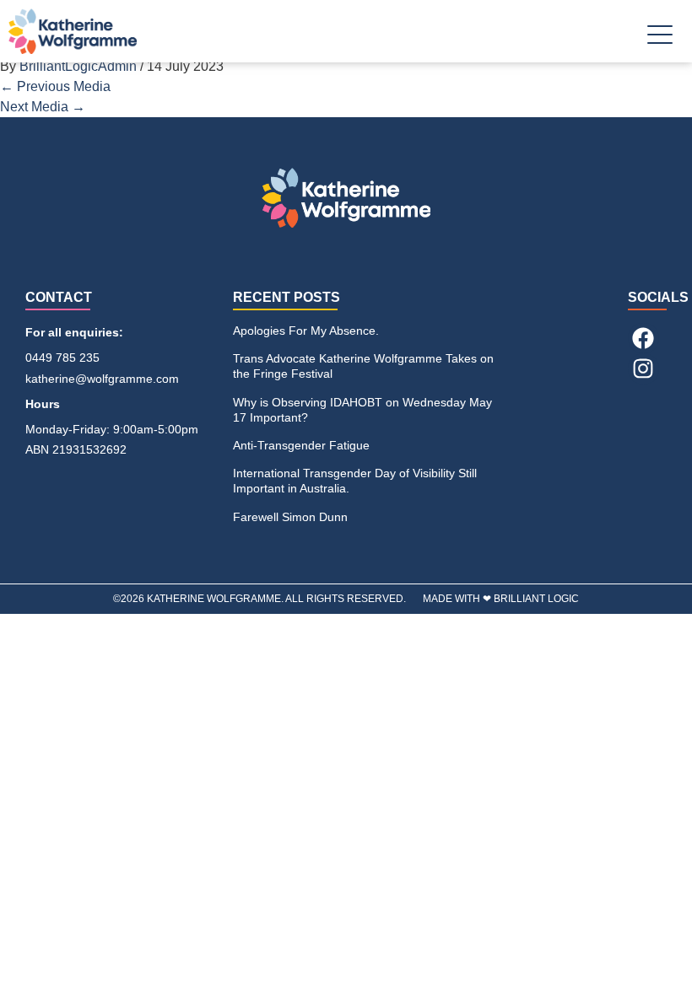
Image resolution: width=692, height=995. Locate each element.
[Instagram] (643, 368)
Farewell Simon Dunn (290, 517)
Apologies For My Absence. (306, 330)
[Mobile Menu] (660, 38)
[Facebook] (643, 338)
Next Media (42, 107)
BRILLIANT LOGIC (536, 599)
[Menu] (660, 41)
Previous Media (55, 86)
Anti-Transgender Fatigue (301, 445)
